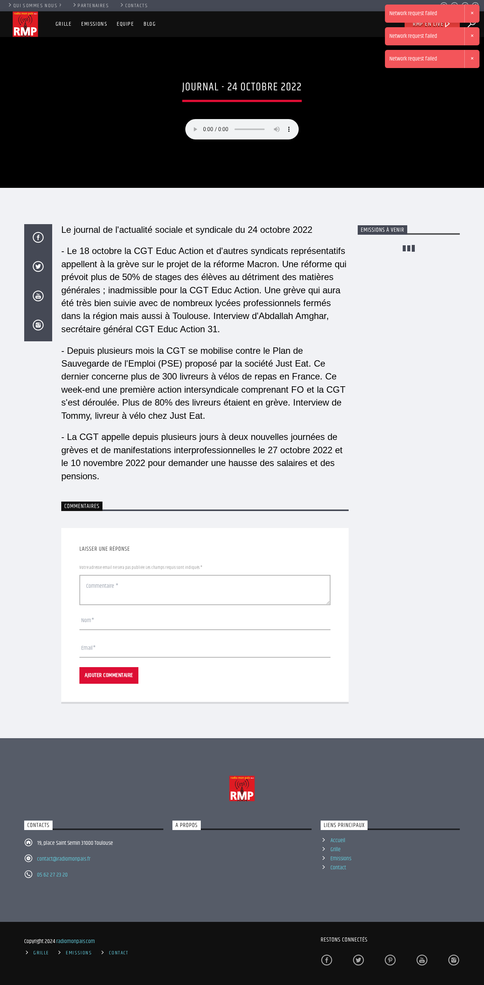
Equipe (125, 24)
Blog (150, 24)
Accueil (337, 840)
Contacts (136, 6)
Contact (338, 867)
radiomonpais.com (75, 941)
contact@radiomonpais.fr (63, 859)
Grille (64, 24)
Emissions (94, 24)
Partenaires (93, 6)
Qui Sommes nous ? (37, 6)
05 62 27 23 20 (52, 875)
